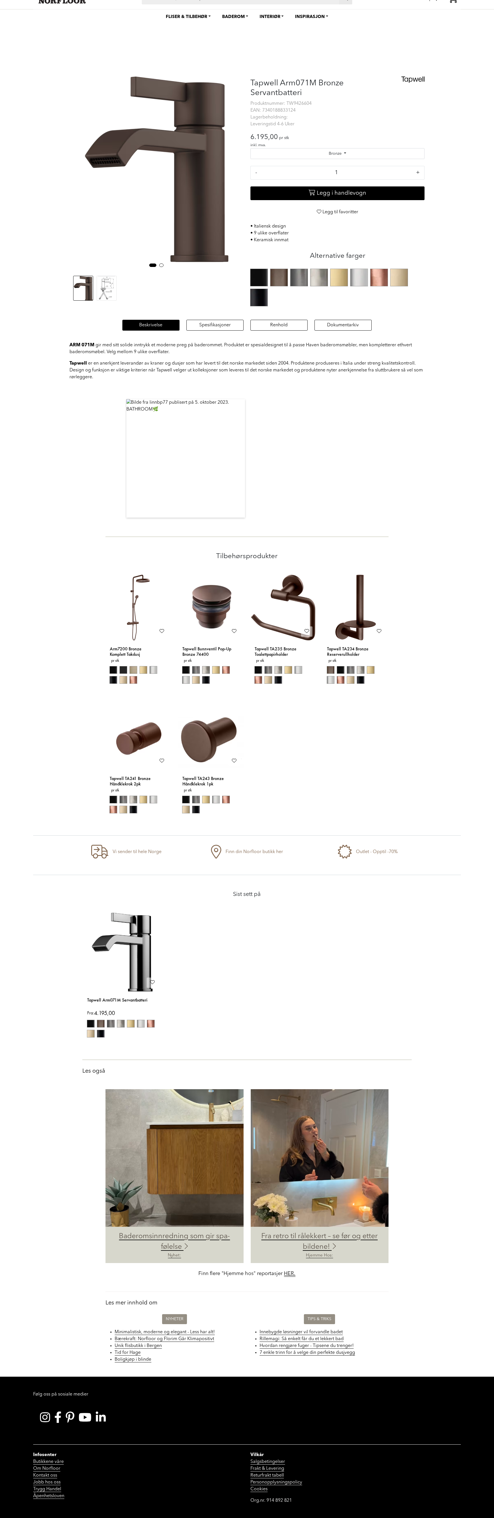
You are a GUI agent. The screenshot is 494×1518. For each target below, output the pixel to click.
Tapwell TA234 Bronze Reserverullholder (347, 651)
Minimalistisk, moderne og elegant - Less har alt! (165, 1332)
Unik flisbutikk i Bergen (138, 1346)
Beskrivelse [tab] (150, 325)
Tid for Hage (128, 1352)
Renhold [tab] (279, 325)
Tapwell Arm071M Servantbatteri (117, 1000)
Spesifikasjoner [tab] (215, 325)
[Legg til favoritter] (162, 631)
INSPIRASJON (310, 17)
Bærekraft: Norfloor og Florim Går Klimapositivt (164, 1339)
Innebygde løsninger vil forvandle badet (301, 1332)
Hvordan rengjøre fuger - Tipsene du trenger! (307, 1346)
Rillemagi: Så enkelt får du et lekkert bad (302, 1339)
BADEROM (233, 17)
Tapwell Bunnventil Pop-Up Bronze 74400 (206, 651)
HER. (289, 1273)
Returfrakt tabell (267, 1475)
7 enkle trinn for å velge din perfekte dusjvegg (307, 1352)
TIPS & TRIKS (319, 1319)
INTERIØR (270, 17)
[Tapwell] (413, 80)
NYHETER (174, 1319)
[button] (152, 265)
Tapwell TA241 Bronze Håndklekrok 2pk (130, 781)
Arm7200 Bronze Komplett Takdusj (126, 651)
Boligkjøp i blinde (133, 1359)
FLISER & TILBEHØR (186, 17)
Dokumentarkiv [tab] (343, 325)
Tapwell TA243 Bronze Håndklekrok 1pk (203, 781)
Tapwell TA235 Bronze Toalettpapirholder (275, 651)
